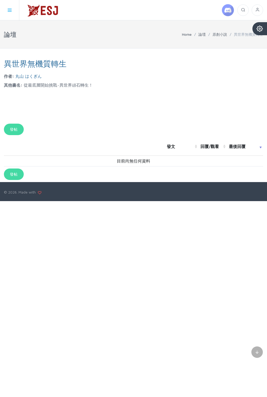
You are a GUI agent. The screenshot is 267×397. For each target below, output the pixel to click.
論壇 (202, 34)
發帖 (14, 129)
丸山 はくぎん (28, 76)
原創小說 (220, 34)
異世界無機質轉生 (35, 63)
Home (187, 34)
